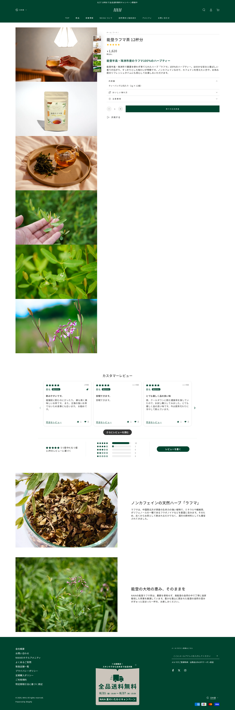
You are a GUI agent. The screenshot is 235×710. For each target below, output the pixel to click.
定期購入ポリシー (25, 675)
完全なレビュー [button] (54, 422)
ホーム (109, 32)
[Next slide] (195, 408)
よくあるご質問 (23, 662)
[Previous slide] (40, 408)
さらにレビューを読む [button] (117, 432)
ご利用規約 (21, 679)
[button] (203, 10)
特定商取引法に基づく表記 (29, 684)
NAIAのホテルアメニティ (28, 657)
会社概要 (20, 648)
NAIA (25, 697)
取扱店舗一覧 (22, 666)
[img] (52, 385)
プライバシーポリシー (27, 670)
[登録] (217, 656)
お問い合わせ (22, 653)
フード (115, 32)
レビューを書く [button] (173, 449)
